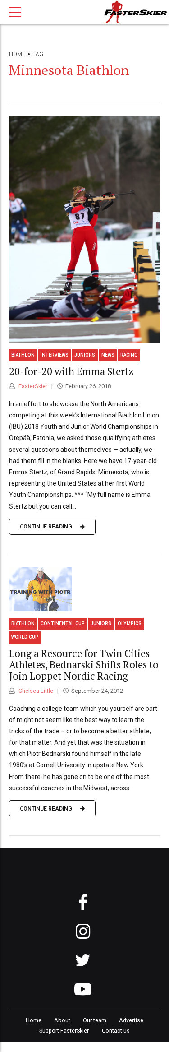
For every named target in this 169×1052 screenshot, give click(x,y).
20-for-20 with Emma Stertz (71, 371)
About (62, 1020)
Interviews (55, 354)
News (107, 354)
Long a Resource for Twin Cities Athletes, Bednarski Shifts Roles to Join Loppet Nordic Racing (84, 664)
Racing (129, 354)
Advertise (131, 1020)
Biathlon (23, 354)
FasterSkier (32, 386)
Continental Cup (63, 623)
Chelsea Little (35, 690)
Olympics (130, 623)
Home (17, 54)
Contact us (116, 1030)
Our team (94, 1020)
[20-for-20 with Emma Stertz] (84, 229)
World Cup (24, 637)
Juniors (84, 354)
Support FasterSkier (64, 1030)
